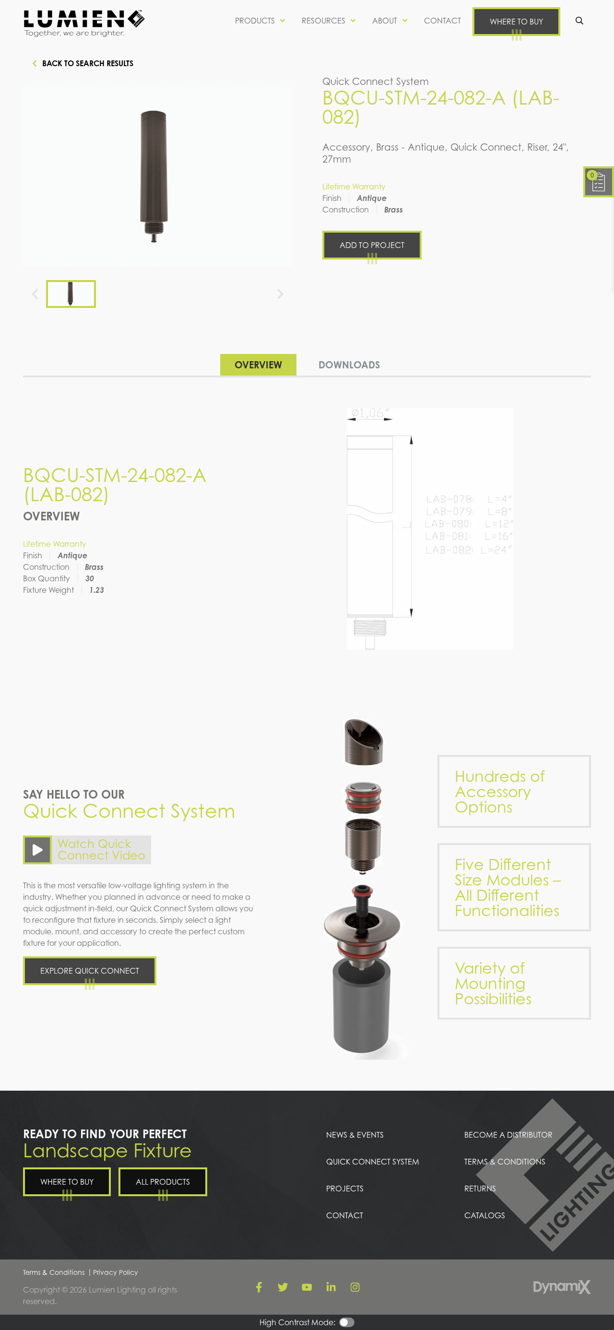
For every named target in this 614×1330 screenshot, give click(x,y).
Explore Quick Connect (89, 971)
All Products (163, 1182)
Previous (34, 294)
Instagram (355, 1287)
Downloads (349, 365)
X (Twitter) (283, 1287)
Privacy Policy (115, 1272)
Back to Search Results (87, 63)
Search (579, 20)
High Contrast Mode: (297, 1322)
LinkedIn (331, 1287)
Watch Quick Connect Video (101, 849)
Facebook (259, 1287)
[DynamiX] (562, 1287)
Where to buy (516, 21)
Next (280, 294)
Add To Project (372, 245)
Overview (258, 365)
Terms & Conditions (53, 1272)
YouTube (307, 1287)
